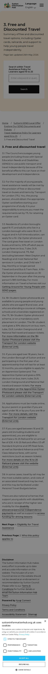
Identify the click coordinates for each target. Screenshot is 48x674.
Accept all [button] (24, 658)
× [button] (45, 621)
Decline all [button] (24, 664)
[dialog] (24, 646)
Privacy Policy (24, 634)
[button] (24, 669)
